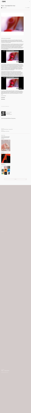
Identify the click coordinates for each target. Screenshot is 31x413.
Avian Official (3, 97)
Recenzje (26, 7)
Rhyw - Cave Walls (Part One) (6, 106)
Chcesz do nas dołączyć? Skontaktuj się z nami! (5, 137)
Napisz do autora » (8, 113)
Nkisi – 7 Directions (5, 370)
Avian (2, 106)
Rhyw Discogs (3, 99)
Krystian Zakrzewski (4, 7)
